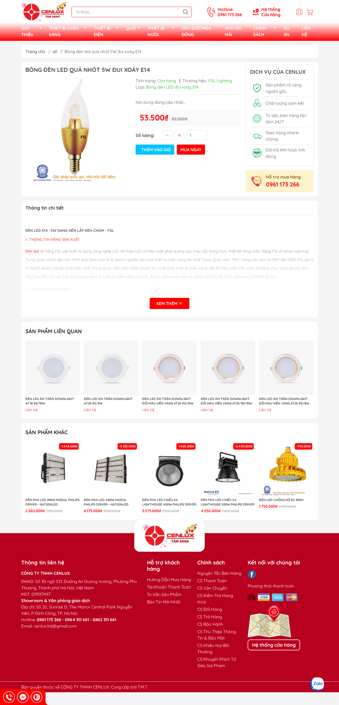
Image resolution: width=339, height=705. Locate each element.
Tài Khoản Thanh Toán (169, 587)
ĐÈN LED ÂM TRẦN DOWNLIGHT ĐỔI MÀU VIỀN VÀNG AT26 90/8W (284, 401)
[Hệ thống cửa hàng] (169, 536)
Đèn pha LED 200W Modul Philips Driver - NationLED (52, 502)
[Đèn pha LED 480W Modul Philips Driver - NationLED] (111, 469)
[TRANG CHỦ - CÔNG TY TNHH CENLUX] (43, 11)
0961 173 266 (282, 184)
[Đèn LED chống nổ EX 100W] (286, 469)
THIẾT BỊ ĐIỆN (102, 31)
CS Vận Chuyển (212, 588)
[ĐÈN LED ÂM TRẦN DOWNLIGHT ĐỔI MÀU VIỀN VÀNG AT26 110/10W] (228, 368)
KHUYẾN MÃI (233, 31)
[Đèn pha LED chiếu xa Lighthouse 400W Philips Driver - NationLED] (169, 469)
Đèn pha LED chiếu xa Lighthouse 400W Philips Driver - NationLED (169, 502)
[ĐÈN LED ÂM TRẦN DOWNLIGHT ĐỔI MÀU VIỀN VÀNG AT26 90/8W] (286, 368)
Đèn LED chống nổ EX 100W (281, 500)
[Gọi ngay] (9, 697)
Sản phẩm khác (46, 432)
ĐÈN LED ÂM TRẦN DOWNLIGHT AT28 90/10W (49, 401)
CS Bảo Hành (210, 624)
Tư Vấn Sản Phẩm (164, 594)
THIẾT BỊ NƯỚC (156, 31)
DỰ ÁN (286, 31)
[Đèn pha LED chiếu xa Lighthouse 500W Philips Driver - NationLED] (228, 469)
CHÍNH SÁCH (259, 31)
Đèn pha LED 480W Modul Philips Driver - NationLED (106, 502)
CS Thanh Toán (212, 580)
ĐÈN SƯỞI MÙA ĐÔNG (196, 31)
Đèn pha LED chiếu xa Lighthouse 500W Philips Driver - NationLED (227, 502)
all (54, 51)
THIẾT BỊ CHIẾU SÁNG (64, 31)
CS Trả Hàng (209, 616)
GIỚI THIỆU (27, 31)
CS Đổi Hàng (209, 609)
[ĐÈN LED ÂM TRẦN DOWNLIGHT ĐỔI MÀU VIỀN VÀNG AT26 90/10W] (169, 368)
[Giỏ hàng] (311, 12)
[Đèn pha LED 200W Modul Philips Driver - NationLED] (52, 469)
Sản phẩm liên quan (53, 331)
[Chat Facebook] (23, 697)
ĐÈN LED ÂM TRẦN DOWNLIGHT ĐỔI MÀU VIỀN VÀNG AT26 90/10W (167, 401)
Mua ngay (191, 149)
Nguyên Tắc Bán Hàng (219, 573)
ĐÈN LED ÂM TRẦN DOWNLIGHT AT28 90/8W (108, 401)
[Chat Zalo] (36, 697)
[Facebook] (252, 574)
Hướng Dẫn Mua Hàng (169, 579)
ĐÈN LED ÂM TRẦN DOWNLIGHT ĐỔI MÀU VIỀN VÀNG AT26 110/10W (226, 401)
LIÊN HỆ (306, 31)
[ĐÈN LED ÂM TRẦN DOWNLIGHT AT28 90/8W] (111, 368)
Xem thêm (167, 303)
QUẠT (131, 28)
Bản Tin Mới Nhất (163, 601)
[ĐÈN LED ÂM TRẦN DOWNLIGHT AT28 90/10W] (52, 368)
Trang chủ (35, 51)
